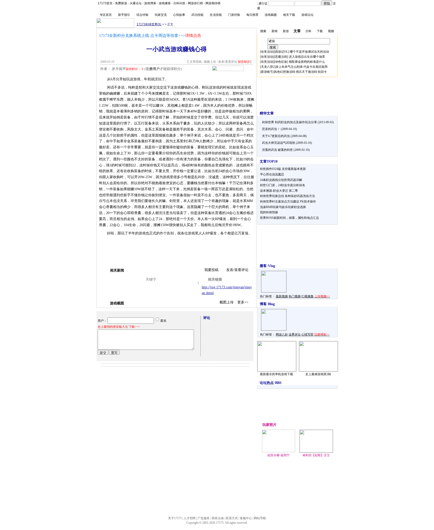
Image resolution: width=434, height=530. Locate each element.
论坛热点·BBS (271, 383)
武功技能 (197, 15)
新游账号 (267, 72)
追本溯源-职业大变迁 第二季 (279, 190)
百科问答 (179, 3)
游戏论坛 (307, 15)
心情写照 (307, 334)
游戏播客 (165, 3)
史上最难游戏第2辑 (318, 374)
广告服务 (204, 518)
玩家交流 (161, 15)
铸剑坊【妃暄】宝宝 (316, 455)
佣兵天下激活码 (306, 72)
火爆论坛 (136, 3)
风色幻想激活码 (284, 72)
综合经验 (142, 15)
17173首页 (105, 3)
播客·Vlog (267, 266)
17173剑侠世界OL (149, 24)
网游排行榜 (195, 3)
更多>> (242, 302)
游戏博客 (150, 3)
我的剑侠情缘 (269, 212)
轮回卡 (322, 72)
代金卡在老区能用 (315, 67)
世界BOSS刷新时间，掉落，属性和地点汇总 (289, 218)
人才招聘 (190, 518)
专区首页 (106, 15)
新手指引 (124, 15)
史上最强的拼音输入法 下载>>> (119, 326)
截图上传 (210, 61)
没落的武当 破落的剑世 (277, 150)
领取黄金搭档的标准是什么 (307, 61)
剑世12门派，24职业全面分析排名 (282, 185)
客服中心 (246, 518)
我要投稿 (211, 270)
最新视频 (282, 296)
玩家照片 (269, 425)
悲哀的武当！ (271, 129)
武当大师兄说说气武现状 (278, 143)
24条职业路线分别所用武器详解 (281, 180)
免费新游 (121, 3)
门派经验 (234, 15)
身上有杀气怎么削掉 (289, 67)
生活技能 (216, 15)
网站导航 (260, 518)
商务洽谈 (218, 518)
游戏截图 (271, 15)
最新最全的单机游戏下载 (276, 374)
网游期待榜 (213, 3)
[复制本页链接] (228, 70)
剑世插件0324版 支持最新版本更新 (283, 169)
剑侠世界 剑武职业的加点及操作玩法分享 (289, 122)
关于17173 (175, 518)
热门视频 (295, 296)
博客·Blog (267, 304)
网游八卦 (282, 334)
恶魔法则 (281, 56)
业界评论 (295, 334)
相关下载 (289, 15)
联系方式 (232, 518)
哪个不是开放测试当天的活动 (309, 51)
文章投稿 (196, 61)
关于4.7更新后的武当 (276, 136)
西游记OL (281, 51)
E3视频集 (307, 296)
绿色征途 (281, 61)
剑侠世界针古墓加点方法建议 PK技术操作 (288, 201)
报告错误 (244, 61)
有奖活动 (267, 51)
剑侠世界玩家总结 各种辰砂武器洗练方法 (287, 196)
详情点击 (193, 35)
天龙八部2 (268, 67)
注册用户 (153, 69)
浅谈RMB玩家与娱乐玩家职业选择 (283, 207)
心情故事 (179, 15)
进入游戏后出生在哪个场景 (307, 56)
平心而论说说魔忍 (272, 174)
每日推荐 (252, 15)
